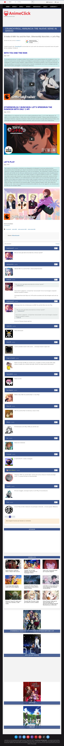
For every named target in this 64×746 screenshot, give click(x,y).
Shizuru (8, 422)
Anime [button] (7, 6)
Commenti (18, 40)
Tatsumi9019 (9, 374)
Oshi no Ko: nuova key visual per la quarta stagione (50, 571)
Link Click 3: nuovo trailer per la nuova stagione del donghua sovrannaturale (50, 587)
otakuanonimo (10, 264)
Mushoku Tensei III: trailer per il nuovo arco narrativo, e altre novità (13, 602)
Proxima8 (8, 454)
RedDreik (8, 279)
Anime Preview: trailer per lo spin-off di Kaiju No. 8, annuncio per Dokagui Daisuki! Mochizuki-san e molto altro (50, 603)
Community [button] (53, 6)
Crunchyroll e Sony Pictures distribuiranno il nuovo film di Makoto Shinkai (31, 587)
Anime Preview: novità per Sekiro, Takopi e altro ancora (13, 571)
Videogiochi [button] (36, 6)
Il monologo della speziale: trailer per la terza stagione (12, 586)
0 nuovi (57, 243)
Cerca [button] (45, 6)
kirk (7, 438)
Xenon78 (8, 342)
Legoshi (8, 486)
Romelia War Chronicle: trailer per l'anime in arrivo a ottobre (31, 602)
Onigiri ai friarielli (10, 358)
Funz (7, 502)
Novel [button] (21, 6)
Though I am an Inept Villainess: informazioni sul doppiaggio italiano (30, 571)
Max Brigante (9, 390)
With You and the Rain (32, 655)
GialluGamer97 (10, 248)
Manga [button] (14, 6)
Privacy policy (33, 743)
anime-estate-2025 (31, 229)
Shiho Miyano (12, 470)
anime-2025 (14, 229)
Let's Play (32, 702)
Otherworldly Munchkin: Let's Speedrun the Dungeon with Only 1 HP (32, 631)
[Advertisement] (32, 22)
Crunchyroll (18, 46)
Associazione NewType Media (41, 740)
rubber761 (9, 326)
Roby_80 (8, 406)
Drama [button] (28, 6)
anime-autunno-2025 (22, 229)
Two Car (32, 727)
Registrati (49, 2)
